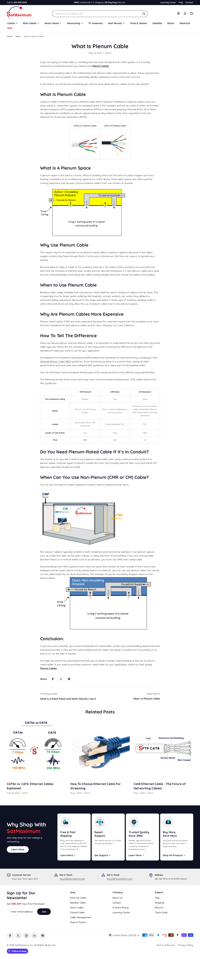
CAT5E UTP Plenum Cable (84, 125)
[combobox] (100, 13)
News (18, 36)
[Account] (185, 13)
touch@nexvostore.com (72, 878)
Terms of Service (165, 945)
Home (9, 36)
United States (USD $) (124, 935)
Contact (189, 2)
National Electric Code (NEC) (55, 361)
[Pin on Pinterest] (69, 679)
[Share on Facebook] (53, 679)
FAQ (181, 2)
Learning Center (168, 2)
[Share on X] (61, 679)
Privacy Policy (185, 945)
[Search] (143, 13)
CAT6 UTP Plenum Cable (115, 125)
